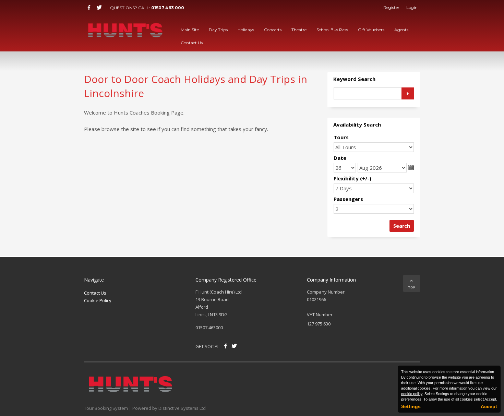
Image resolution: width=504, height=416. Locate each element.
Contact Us (192, 42)
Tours (341, 137)
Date (340, 157)
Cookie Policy (97, 300)
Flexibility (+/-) (352, 178)
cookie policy (411, 394)
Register (391, 7)
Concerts (272, 29)
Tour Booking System (106, 408)
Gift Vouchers (371, 29)
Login (412, 7)
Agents (401, 29)
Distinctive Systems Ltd (182, 408)
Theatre (299, 29)
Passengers (348, 198)
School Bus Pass (332, 29)
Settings (411, 406)
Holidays (246, 29)
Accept (489, 406)
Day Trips (218, 29)
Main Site (190, 29)
